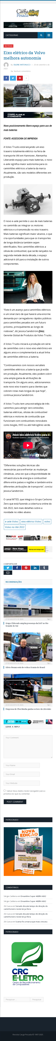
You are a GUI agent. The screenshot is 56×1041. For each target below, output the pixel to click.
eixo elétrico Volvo (31, 521)
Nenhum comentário (22, 71)
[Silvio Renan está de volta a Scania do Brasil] (28, 648)
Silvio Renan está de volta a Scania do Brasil (25, 667)
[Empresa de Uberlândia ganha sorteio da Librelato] (28, 690)
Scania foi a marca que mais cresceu (31, 921)
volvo (47, 521)
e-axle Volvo (11, 521)
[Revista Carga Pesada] (28, 13)
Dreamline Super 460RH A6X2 (33, 896)
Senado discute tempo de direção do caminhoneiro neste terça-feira (26, 907)
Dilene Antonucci (22, 65)
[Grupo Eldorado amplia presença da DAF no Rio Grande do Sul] (28, 604)
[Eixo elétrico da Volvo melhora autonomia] (28, 96)
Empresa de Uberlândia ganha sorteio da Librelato (28, 709)
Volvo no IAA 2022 (14, 527)
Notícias (8, 46)
